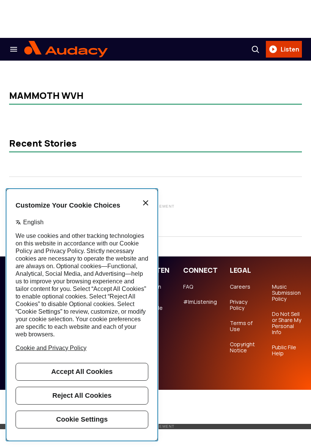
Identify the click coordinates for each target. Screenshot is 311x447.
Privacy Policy (238, 305)
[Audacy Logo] (66, 49)
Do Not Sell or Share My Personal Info (286, 323)
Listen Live (153, 290)
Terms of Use (241, 326)
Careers (240, 287)
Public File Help (284, 350)
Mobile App (154, 311)
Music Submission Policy (286, 293)
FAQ (188, 287)
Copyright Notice (242, 347)
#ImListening (200, 302)
